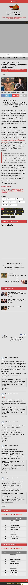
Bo (9, 308)
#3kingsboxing (5, 375)
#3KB (10, 375)
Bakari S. (4, 74)
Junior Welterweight (8, 214)
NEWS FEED (3, 57)
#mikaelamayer (20, 400)
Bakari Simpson (9, 208)
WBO (13, 217)
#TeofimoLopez (5, 481)
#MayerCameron (5, 403)
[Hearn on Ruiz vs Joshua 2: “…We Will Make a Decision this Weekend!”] (4, 301)
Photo (5, 438)
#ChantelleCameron (11, 400)
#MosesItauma (5, 361)
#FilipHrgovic (19, 363)
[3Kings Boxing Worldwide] (5, 336)
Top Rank (18, 214)
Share (3, 389)
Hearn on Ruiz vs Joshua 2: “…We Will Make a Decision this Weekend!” (17, 300)
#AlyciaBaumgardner (6, 451)
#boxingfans (11, 401)
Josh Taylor (20, 211)
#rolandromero (18, 481)
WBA (4, 217)
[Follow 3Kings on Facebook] (11, 1)
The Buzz (9, 57)
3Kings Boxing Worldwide (11, 357)
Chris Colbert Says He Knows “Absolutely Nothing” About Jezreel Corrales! (17, 293)
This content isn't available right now (11, 379)
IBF (3, 211)
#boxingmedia (18, 401)
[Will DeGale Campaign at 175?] (4, 308)
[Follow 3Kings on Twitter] (14, 1)
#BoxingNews (4, 401)
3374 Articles (19, 263)
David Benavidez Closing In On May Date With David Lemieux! (12, 191)
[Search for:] (14, 54)
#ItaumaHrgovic (16, 375)
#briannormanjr (5, 429)
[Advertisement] (14, 38)
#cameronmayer (14, 403)
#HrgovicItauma (5, 376)
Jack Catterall (10, 211)
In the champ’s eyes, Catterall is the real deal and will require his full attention (13, 140)
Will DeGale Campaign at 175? (15, 306)
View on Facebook (4, 388)
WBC (8, 217)
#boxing (3, 373)
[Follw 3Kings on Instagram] (16, 1)
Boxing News (18, 208)
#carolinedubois (19, 451)
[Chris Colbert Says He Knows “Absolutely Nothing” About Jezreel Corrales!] (4, 294)
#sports (7, 434)
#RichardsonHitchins (6, 425)
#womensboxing (5, 458)
